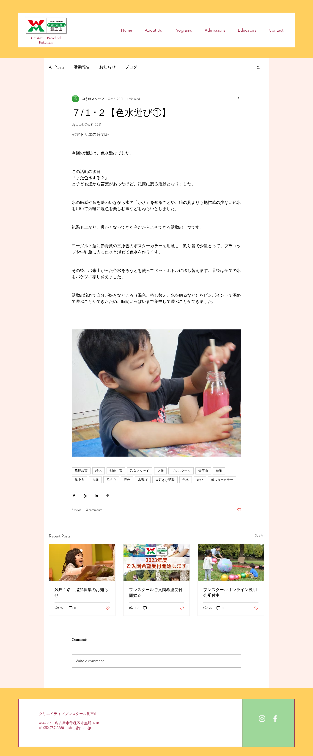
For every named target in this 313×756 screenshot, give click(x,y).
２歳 (160, 470)
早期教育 (81, 470)
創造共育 (116, 470)
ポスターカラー (222, 479)
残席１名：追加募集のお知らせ (81, 592)
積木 (98, 470)
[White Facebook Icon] (275, 718)
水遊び (143, 479)
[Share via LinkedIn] (96, 495)
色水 (185, 479)
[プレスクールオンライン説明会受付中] (231, 562)
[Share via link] (107, 495)
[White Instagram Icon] (262, 718)
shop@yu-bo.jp (80, 728)
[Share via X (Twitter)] (85, 495)
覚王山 (203, 470)
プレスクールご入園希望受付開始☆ (156, 592)
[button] (258, 67)
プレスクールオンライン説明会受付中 (230, 592)
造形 (219, 470)
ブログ (131, 67)
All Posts (56, 67)
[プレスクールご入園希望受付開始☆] (157, 562)
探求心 (111, 479)
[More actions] (238, 98)
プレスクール (181, 470)
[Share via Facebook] (74, 495)
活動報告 (82, 67)
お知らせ (107, 67)
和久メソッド (139, 470)
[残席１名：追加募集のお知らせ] (82, 562)
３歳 (95, 479)
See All (259, 535)
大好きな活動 (165, 479)
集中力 (79, 479)
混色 (127, 479)
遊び (200, 479)
